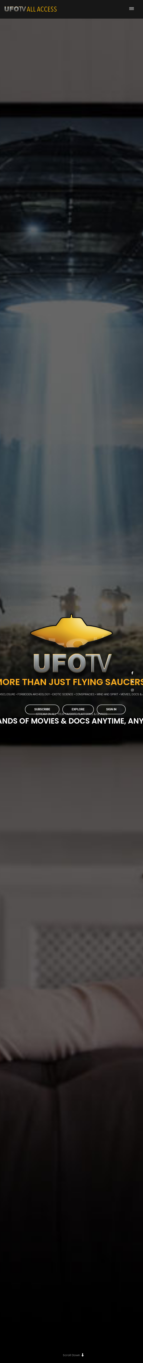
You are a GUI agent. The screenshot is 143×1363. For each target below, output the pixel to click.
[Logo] (30, 9)
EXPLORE (78, 709)
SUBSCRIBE (42, 709)
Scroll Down (71, 1355)
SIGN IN (111, 709)
